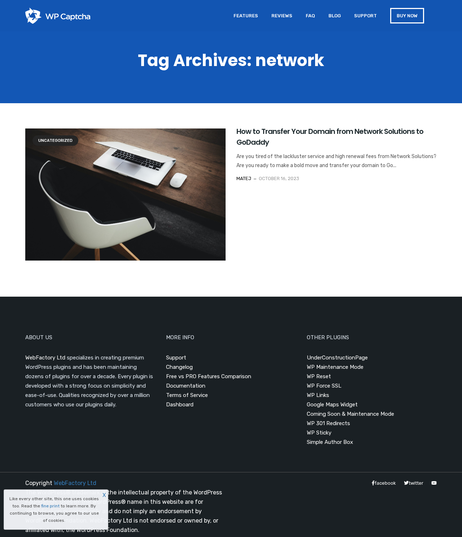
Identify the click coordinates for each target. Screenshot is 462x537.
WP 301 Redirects (328, 423)
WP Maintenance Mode (335, 367)
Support (365, 15)
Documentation (185, 386)
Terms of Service (187, 395)
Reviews (281, 15)
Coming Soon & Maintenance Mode (350, 414)
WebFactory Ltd (45, 357)
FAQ (310, 15)
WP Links (318, 395)
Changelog (179, 367)
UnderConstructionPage (337, 357)
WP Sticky (319, 432)
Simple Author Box (330, 442)
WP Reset (319, 376)
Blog (334, 15)
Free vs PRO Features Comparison (208, 376)
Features (246, 15)
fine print (50, 505)
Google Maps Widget (332, 404)
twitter (416, 483)
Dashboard (179, 404)
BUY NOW (407, 15)
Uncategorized (55, 140)
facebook (385, 483)
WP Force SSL (324, 386)
